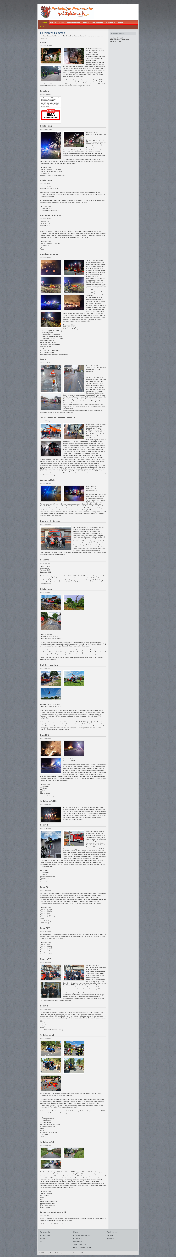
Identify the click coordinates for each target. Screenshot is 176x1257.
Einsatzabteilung (57, 22)
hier (48, 1220)
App (41, 1241)
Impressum (110, 1235)
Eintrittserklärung (45, 1235)
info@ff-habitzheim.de (82, 1247)
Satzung (42, 1238)
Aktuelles (42, 27)
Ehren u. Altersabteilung (93, 22)
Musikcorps (110, 22)
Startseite (43, 22)
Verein (120, 22)
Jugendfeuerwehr (73, 22)
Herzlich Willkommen (52, 32)
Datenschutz (110, 1238)
